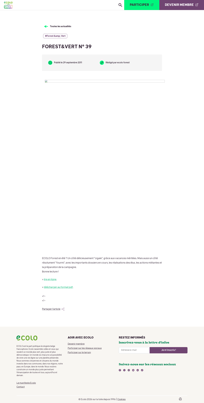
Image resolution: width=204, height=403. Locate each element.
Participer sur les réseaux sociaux (85, 348)
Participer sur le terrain (79, 353)
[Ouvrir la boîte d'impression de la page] (180, 399)
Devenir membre (76, 344)
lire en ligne (50, 279)
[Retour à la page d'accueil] (8, 5)
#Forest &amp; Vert (55, 36)
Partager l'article (51, 309)
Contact (21, 387)
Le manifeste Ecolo (26, 383)
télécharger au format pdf (58, 287)
